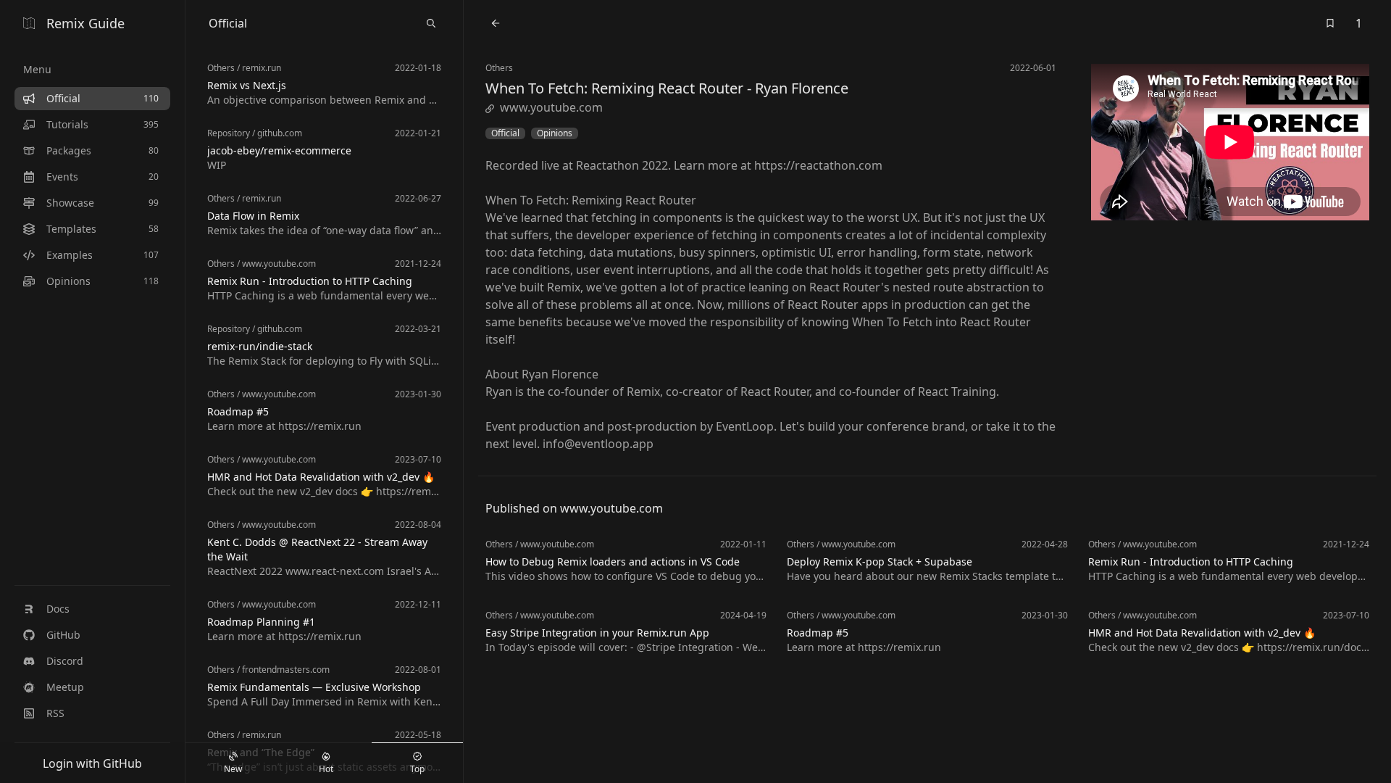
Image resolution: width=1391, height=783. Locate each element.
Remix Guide (85, 23)
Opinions (554, 133)
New (233, 769)
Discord (64, 661)
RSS (55, 713)
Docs (58, 609)
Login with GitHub (92, 763)
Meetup (65, 687)
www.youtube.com (551, 107)
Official (505, 133)
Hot (326, 769)
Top (417, 769)
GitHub (63, 635)
